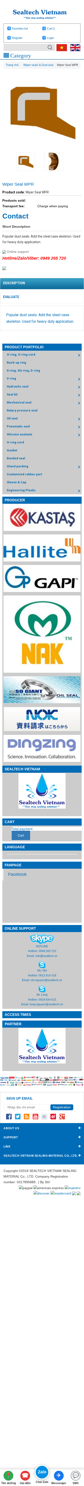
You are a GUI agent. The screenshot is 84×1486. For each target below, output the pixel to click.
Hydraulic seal (17, 386)
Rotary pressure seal (22, 410)
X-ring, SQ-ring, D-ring (23, 370)
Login (50, 38)
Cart (51, 28)
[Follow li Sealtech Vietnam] (26, 1116)
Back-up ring (16, 362)
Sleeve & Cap (16, 482)
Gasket (12, 450)
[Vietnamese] (61, 47)
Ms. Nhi (42, 970)
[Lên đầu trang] (73, 1457)
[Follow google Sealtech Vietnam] (62, 1116)
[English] (74, 47)
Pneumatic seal (18, 426)
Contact (15, 216)
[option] (28, 161)
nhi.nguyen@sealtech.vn (46, 980)
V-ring (11, 378)
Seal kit (12, 394)
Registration (62, 1107)
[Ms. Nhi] (42, 964)
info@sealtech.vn (46, 956)
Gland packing (17, 466)
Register (17, 38)
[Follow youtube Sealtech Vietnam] (35, 1116)
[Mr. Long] (42, 989)
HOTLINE (42, 946)
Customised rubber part (24, 474)
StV (47, 1182)
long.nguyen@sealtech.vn (46, 1004)
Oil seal (12, 418)
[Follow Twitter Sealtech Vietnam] (18, 1116)
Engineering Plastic (21, 490)
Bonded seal (16, 458)
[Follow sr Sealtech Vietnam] (53, 1116)
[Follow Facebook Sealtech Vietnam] (9, 1116)
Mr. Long (42, 994)
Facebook (17, 874)
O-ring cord (15, 442)
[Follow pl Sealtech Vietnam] (44, 1116)
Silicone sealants (19, 434)
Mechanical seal (19, 402)
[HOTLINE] (42, 938)
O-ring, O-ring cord (21, 354)
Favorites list (20, 28)
